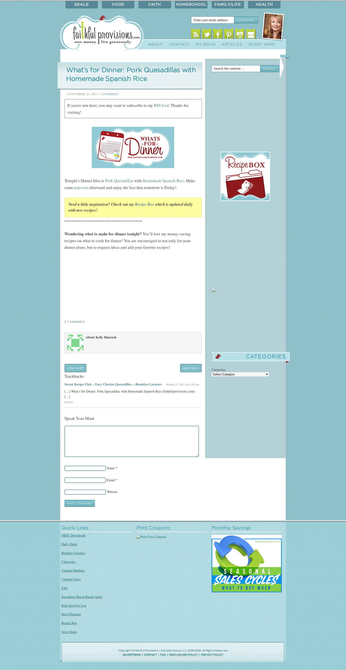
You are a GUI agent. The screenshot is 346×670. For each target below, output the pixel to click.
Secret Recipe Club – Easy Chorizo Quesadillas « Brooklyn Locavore (113, 384)
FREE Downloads (73, 535)
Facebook (217, 35)
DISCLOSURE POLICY (183, 654)
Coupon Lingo (71, 579)
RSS (195, 35)
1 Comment (109, 94)
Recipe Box (144, 204)
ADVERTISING (132, 654)
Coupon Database (73, 570)
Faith (155, 4)
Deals (82, 4)
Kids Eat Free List (73, 605)
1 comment (74, 321)
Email (251, 35)
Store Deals (69, 632)
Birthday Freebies (73, 553)
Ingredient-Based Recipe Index (82, 596)
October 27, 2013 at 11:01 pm (182, 384)
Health (264, 4)
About (156, 44)
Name (111, 468)
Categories (68, 561)
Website (112, 491)
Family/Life (228, 4)
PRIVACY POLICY (212, 654)
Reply (68, 402)
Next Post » (191, 368)
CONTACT (150, 654)
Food (118, 4)
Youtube (240, 35)
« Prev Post (75, 368)
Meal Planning (71, 614)
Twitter (206, 35)
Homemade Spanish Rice (163, 180)
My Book (206, 44)
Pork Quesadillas (119, 180)
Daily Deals (69, 544)
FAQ (64, 588)
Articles (232, 44)
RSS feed (161, 105)
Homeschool (191, 4)
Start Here (262, 44)
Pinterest (228, 35)
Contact (179, 44)
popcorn (81, 187)
